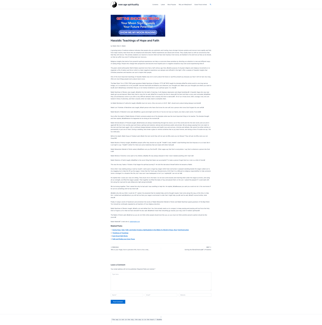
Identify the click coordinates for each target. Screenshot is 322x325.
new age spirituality (128, 4)
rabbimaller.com (135, 221)
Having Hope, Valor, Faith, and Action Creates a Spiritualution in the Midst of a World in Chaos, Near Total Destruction (150, 230)
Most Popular (172, 4)
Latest (163, 4)
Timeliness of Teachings (120, 233)
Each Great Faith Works (120, 236)
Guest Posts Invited (200, 4)
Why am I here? (185, 4)
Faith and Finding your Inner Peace (123, 239)
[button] (210, 4)
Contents (155, 4)
